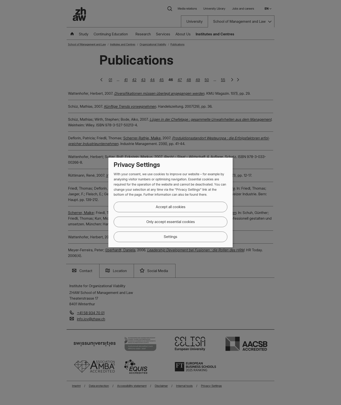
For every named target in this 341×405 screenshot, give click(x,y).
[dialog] (170, 203)
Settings (170, 237)
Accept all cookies (170, 207)
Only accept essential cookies (170, 222)
